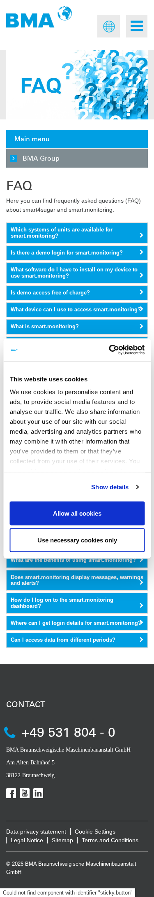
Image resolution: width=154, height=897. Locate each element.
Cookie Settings (95, 831)
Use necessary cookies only (77, 540)
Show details (110, 487)
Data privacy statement (36, 831)
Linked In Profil (38, 793)
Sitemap (62, 840)
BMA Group (41, 158)
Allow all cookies (77, 512)
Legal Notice (27, 840)
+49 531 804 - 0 (68, 731)
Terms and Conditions (110, 840)
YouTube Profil (25, 793)
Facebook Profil (11, 793)
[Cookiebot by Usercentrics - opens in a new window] (110, 350)
